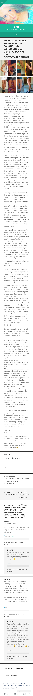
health (25, 480)
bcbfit (10, 550)
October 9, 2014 (11, 476)
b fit (16, 27)
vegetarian (14, 481)
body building (10, 478)
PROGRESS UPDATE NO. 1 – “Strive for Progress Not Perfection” (22, 494)
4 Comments (10, 483)
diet (15, 480)
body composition (22, 478)
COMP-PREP (9, 480)
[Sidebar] (2, 2)
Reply (7, 544)
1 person (12, 536)
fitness (19, 480)
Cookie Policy (10, 688)
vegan (8, 481)
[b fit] (16, 14)
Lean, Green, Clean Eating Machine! (11, 492)
